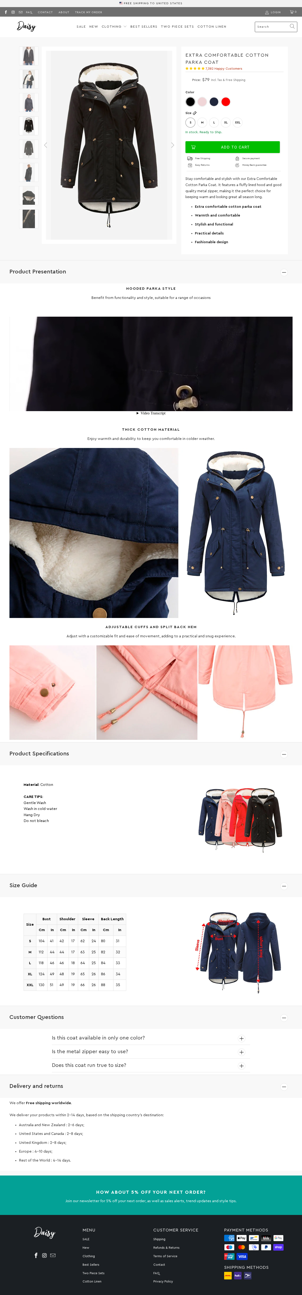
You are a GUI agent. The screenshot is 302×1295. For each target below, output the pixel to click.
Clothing (112, 26)
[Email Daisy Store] (20, 11)
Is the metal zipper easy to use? (90, 1051)
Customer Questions (36, 1017)
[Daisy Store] (26, 27)
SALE (81, 26)
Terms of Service (165, 1256)
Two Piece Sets (177, 26)
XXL (237, 122)
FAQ (29, 12)
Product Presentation (37, 272)
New (93, 26)
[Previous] (46, 145)
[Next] (172, 145)
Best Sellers (144, 26)
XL (226, 122)
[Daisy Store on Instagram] (13, 11)
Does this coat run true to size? (89, 1065)
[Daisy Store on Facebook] (6, 11)
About (64, 12)
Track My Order (88, 12)
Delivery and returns (36, 1086)
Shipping (159, 1239)
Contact (45, 12)
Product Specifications (39, 754)
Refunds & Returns (166, 1247)
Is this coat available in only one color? (98, 1037)
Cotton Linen (211, 26)
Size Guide (23, 885)
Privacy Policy (163, 1281)
